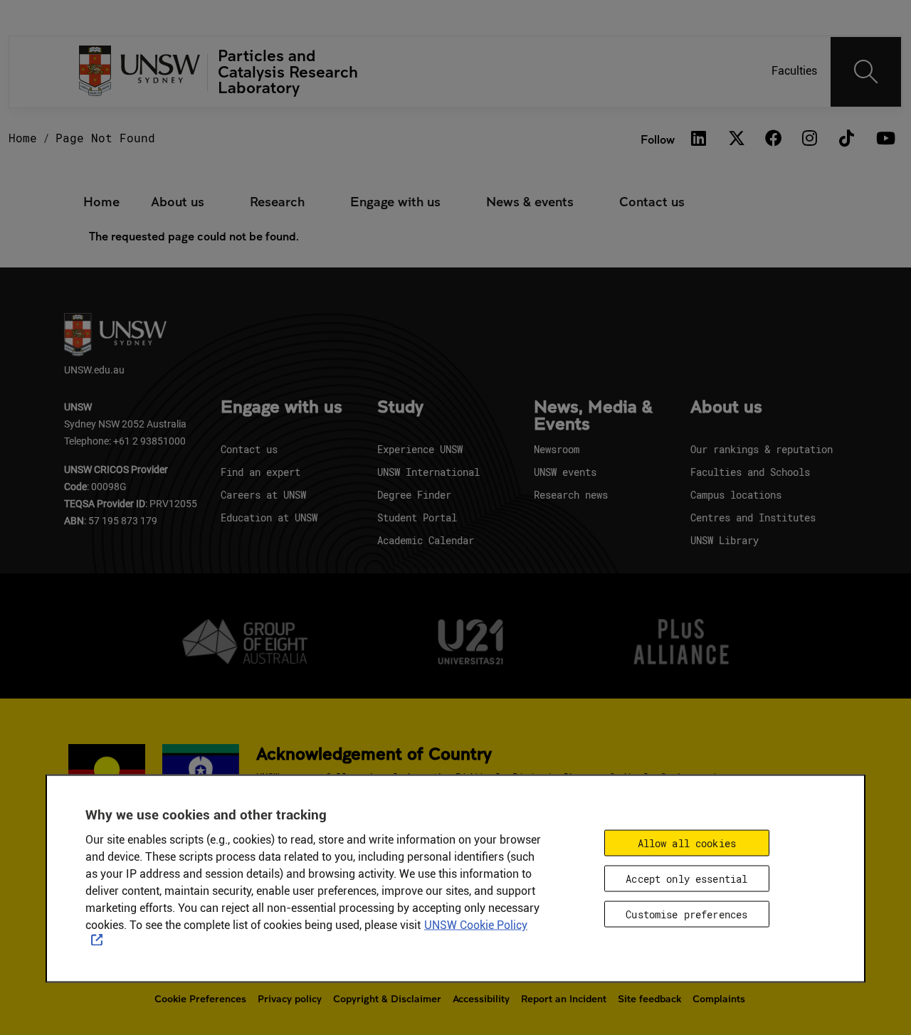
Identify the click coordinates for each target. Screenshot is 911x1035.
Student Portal (417, 517)
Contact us (652, 201)
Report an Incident (563, 998)
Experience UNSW (420, 449)
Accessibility (481, 998)
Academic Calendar (425, 540)
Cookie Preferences (200, 998)
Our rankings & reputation (761, 449)
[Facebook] (772, 139)
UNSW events (565, 472)
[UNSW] (140, 72)
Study (400, 407)
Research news (571, 494)
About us (177, 201)
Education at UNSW (269, 517)
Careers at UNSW (263, 494)
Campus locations (735, 494)
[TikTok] (846, 139)
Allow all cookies (687, 842)
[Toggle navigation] (866, 71)
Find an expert (260, 472)
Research (277, 201)
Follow (658, 139)
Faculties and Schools (750, 472)
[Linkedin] (698, 139)
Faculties (794, 71)
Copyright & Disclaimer (387, 998)
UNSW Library (724, 540)
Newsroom (556, 449)
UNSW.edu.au (94, 369)
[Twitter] (735, 139)
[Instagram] (809, 139)
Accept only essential (686, 878)
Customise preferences (686, 913)
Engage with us (395, 201)
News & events (530, 201)
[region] (455, 878)
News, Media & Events (593, 416)
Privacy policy (290, 998)
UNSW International (428, 472)
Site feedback (649, 998)
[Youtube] (883, 139)
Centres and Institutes (753, 517)
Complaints (719, 998)
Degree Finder (414, 494)
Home (23, 137)
